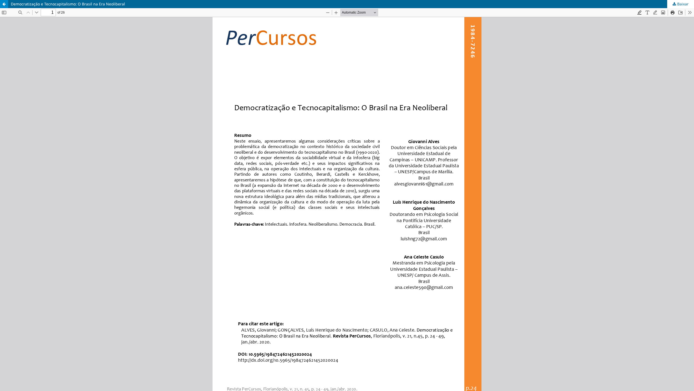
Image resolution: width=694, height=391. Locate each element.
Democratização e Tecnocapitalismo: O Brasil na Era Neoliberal (68, 4)
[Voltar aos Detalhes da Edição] (4, 4)
